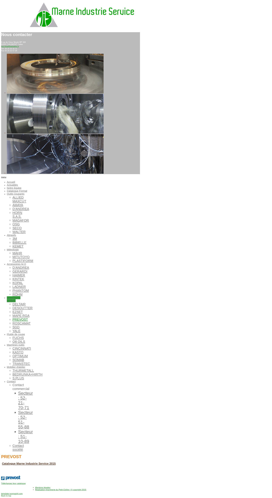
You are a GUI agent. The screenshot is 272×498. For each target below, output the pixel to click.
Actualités (12, 185)
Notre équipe (14, 188)
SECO (17, 228)
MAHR (17, 253)
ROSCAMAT (21, 323)
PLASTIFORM (22, 261)
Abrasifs (11, 235)
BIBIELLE (19, 242)
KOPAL (17, 283)
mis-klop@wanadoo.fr (10, 46)
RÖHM (17, 294)
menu (3, 177)
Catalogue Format (17, 191)
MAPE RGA (20, 315)
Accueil (11, 182)
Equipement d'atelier (13, 299)
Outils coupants (15, 194)
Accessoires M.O (16, 264)
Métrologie (13, 249)
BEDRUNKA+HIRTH (27, 374)
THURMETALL (23, 370)
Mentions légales (42, 488)
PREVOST (20, 319)
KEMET (18, 246)
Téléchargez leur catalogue (13, 483)
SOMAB (18, 360)
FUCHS (18, 338)
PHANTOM (20, 290)
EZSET (17, 312)
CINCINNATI (21, 348)
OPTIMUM (20, 356)
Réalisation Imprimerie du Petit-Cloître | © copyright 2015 (60, 490)
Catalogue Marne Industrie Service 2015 (29, 463)
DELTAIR (19, 304)
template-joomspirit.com (12, 494)
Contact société (18, 447)
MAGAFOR (20, 220)
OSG (16, 224)
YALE (16, 331)
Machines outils (15, 345)
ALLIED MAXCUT (19, 199)
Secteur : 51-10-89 (25, 436)
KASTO (17, 352)
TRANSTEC (21, 364)
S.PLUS (18, 378)
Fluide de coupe (16, 334)
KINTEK (18, 279)
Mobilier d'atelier (16, 367)
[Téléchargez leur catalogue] (10, 479)
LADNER (19, 287)
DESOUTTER (22, 308)
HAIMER (18, 275)
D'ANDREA (20, 209)
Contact (11, 381)
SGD (16, 327)
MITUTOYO (21, 257)
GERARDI (19, 271)
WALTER (19, 232)
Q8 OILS (18, 341)
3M (14, 238)
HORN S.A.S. (17, 214)
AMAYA (17, 205)
